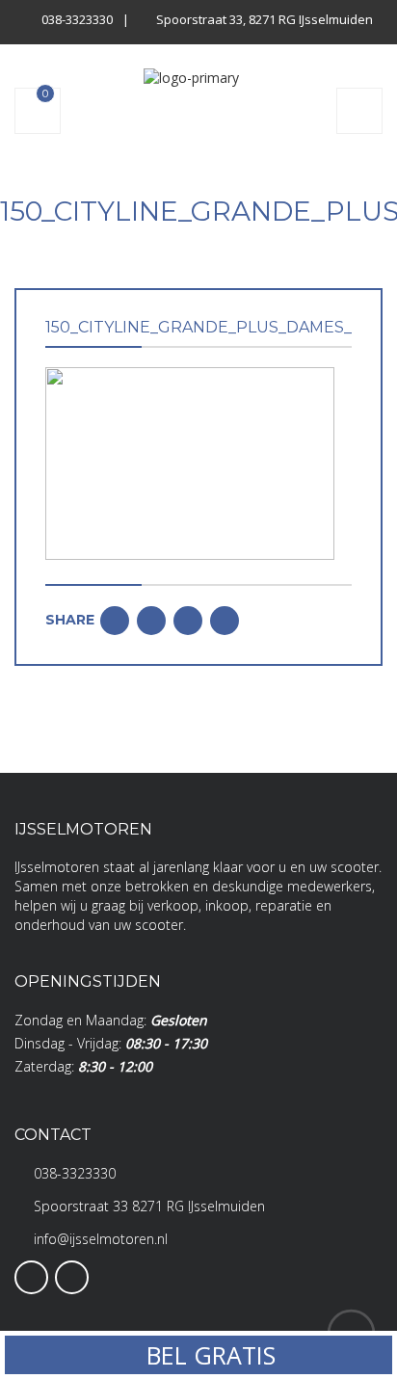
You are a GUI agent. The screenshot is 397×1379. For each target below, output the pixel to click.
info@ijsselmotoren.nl (101, 1239)
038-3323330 (77, 19)
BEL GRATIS (208, 1355)
